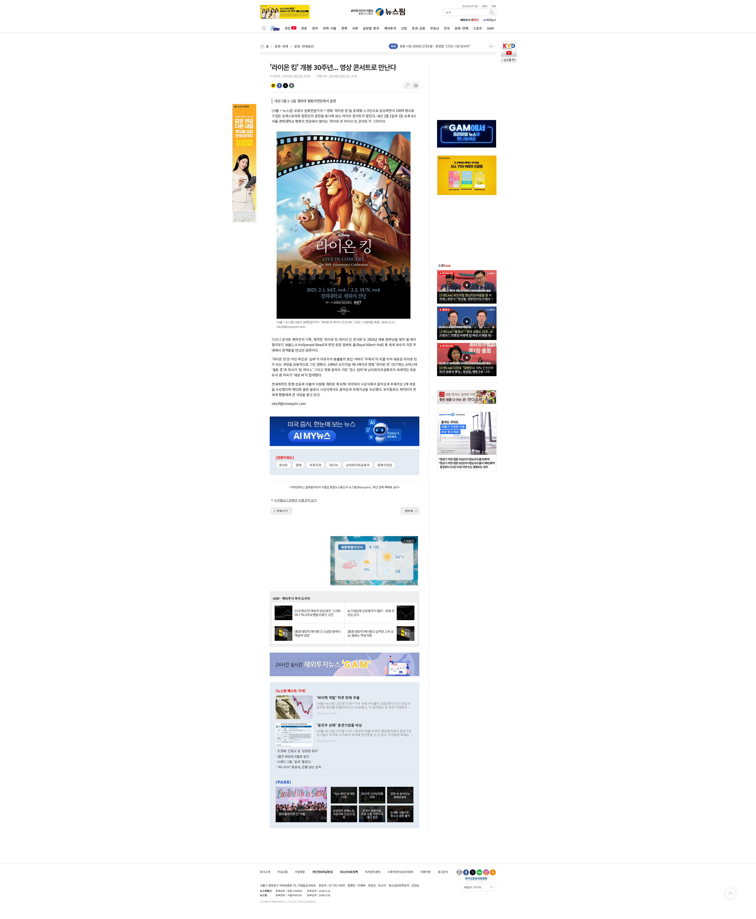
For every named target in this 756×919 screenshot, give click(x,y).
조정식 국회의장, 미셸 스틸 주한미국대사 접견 (372, 813)
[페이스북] (466, 872)
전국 (447, 28)
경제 (344, 28)
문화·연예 (461, 28)
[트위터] (473, 872)
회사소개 (265, 872)
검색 (492, 12)
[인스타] (486, 872)
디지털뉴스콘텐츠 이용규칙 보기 (295, 500)
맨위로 (409, 510)
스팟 (444, 265)
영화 (299, 465)
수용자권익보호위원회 (400, 872)
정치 (315, 28)
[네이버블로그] (479, 872)
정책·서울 (329, 28)
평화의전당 (384, 465)
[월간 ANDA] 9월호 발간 (293, 756)
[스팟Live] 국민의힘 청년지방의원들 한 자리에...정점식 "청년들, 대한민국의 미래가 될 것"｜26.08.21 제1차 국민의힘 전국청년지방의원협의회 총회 (466, 296)
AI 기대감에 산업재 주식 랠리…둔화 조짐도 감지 (370, 612)
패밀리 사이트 (472, 887)
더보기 (491, 46)
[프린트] (415, 85)
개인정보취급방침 (322, 872)
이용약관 (425, 872)
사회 (355, 28)
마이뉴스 (489, 20)
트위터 (285, 85)
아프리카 (315, 465)
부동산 (434, 28)
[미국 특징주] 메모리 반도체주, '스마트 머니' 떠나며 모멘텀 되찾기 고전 (317, 612)
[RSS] (493, 872)
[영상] (467, 286)
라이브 (333, 465)
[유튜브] (459, 872)
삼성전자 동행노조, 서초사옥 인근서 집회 (344, 813)
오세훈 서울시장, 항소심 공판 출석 (400, 814)
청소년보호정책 (349, 872)
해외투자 (390, 28)
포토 (304, 28)
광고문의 (443, 872)
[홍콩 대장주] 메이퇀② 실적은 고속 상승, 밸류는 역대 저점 (370, 633)
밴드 (291, 85)
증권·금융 (418, 28)
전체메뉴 (264, 28)
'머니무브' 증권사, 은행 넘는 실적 (299, 767)
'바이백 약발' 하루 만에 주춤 (338, 697)
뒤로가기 (282, 510)
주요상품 (282, 872)
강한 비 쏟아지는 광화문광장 (400, 795)
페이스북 (279, 85)
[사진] (294, 706)
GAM (490, 28)
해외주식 (469, 20)
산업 (404, 28)
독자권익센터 (372, 872)
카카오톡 (273, 85)
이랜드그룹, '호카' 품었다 (294, 761)
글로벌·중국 (371, 28)
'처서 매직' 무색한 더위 (344, 795)
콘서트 (283, 465)
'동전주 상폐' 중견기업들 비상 (339, 725)
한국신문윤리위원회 (476, 879)
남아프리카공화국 (358, 465)
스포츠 (477, 28)
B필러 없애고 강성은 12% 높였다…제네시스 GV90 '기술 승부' (438, 46)
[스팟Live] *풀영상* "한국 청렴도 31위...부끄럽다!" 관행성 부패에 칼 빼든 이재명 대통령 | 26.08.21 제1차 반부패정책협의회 (466, 333)
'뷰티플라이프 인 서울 (291, 814)
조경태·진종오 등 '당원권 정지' (297, 751)
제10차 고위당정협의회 (372, 795)
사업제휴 (300, 872)
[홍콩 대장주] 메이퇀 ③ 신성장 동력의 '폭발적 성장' (317, 633)
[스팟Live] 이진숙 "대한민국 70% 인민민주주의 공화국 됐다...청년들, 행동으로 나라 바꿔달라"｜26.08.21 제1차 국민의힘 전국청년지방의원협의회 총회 (466, 369)
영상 (288, 28)
